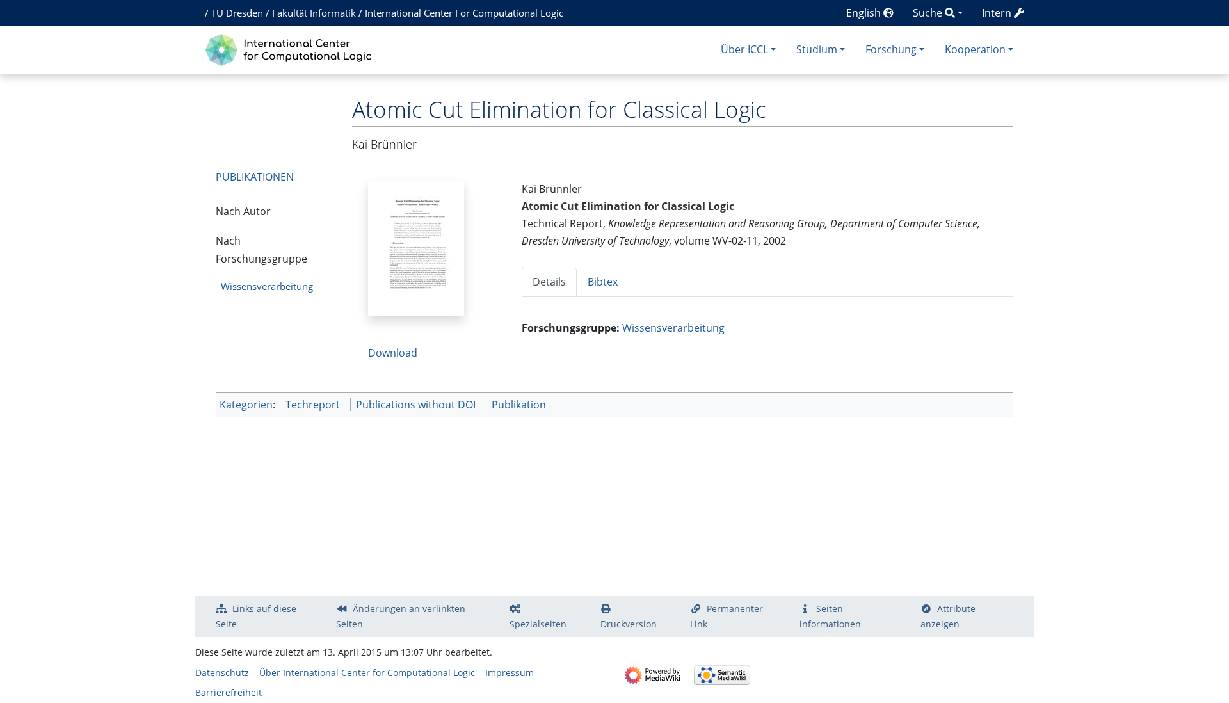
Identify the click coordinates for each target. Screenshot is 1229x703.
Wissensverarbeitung (267, 286)
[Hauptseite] (291, 48)
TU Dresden (237, 12)
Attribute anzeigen (948, 616)
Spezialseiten (538, 624)
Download (392, 353)
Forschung (891, 49)
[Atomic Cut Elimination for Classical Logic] (416, 247)
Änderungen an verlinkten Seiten (400, 616)
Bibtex (603, 282)
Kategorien (246, 405)
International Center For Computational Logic (464, 12)
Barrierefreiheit (228, 692)
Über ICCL (744, 49)
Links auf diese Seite (256, 616)
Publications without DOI (416, 405)
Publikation (519, 405)
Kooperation (975, 49)
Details (549, 282)
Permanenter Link (726, 616)
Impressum (509, 673)
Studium (816, 49)
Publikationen (255, 177)
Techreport (312, 405)
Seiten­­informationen (830, 616)
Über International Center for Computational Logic (367, 673)
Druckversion (628, 624)
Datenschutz (222, 673)
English (864, 13)
